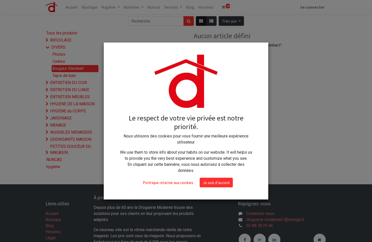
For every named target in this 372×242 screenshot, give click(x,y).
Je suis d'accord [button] (216, 182)
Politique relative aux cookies (168, 182)
